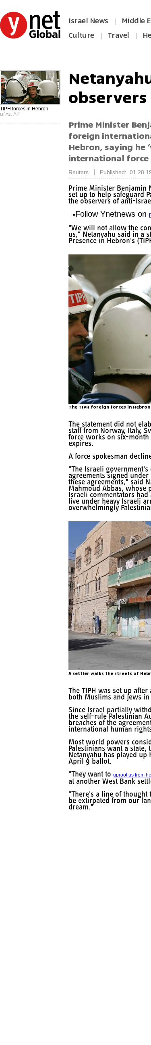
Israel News (88, 20)
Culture (81, 35)
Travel (118, 35)
